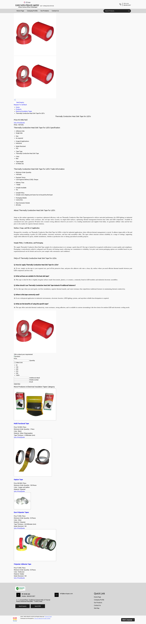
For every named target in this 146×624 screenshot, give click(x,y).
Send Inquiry (20, 102)
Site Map (96, 608)
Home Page (20, 11)
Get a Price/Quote (19, 122)
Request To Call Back (20, 104)
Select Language (127, 620)
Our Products (44, 11)
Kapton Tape (18, 479)
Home (18, 107)
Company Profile (32, 11)
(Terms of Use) (48, 616)
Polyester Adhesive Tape (22, 564)
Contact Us (55, 11)
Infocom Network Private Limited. (42, 618)
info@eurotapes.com (66, 593)
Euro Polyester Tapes (21, 512)
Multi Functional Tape (21, 423)
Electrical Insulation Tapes (24, 111)
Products (18, 109)
